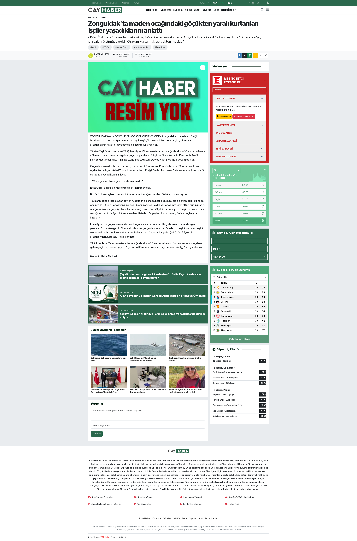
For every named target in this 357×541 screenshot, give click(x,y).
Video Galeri (111, 3)
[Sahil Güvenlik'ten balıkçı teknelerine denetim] (148, 345)
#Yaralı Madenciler (141, 47)
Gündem (178, 10)
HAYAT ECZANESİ (225, 125)
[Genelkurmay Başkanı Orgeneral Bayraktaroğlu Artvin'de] (109, 376)
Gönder (97, 434)
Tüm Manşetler (144, 504)
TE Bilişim (104, 537)
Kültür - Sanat (193, 10)
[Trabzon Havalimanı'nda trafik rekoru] (187, 345)
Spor (216, 10)
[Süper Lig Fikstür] (265, 349)
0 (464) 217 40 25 (245, 116)
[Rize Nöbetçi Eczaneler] (265, 80)
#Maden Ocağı (121, 47)
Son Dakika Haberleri (192, 504)
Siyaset (207, 10)
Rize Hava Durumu (146, 497)
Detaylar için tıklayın (239, 339)
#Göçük (105, 47)
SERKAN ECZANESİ (226, 141)
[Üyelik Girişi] (266, 3)
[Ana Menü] (267, 10)
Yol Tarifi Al (225, 116)
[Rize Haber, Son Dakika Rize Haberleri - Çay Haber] (105, 9)
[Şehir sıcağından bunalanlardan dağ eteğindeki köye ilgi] (187, 376)
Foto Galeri (96, 3)
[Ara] (262, 10)
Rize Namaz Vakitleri (193, 497)
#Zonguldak (160, 47)
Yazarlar (125, 3)
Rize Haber (152, 10)
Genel (104, 17)
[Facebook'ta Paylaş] (240, 55)
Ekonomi (166, 10)
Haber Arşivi (234, 504)
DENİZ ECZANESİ (225, 98)
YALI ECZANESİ (224, 133)
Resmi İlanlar (228, 10)
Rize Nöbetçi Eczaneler (102, 497)
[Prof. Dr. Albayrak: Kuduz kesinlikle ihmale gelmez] (148, 376)
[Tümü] (265, 66)
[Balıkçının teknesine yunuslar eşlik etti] (109, 345)
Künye (136, 3)
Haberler (92, 17)
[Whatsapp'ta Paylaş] (249, 55)
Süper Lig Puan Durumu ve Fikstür (106, 504)
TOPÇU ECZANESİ (226, 156)
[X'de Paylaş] (244, 55)
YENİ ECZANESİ (224, 149)
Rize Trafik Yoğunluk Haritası (241, 497)
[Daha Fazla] (255, 55)
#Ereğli (93, 47)
